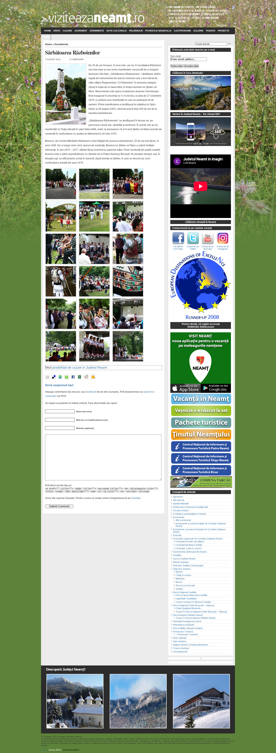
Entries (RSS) (55, 750)
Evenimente (97, 30)
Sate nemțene (179, 641)
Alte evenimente (183, 520)
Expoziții (177, 535)
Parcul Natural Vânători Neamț (188, 615)
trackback (91, 391)
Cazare (67, 30)
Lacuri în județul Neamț (184, 558)
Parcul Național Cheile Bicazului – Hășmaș (193, 605)
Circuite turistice (181, 510)
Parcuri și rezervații (185, 585)
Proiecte (223, 30)
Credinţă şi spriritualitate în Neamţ (189, 514)
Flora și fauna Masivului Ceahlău (191, 595)
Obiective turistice (182, 569)
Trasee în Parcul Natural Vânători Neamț (195, 618)
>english (221, 25)
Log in (44, 750)
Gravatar (135, 498)
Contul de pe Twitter (193, 247)
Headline (177, 555)
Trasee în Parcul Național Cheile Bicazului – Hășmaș (201, 611)
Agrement (81, 30)
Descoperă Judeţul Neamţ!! (65, 669)
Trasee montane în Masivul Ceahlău (193, 602)
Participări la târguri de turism (187, 621)
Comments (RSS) (71, 750)
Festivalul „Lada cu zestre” (189, 548)
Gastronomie (182, 30)
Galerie (198, 30)
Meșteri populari (181, 562)
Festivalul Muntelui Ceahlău (189, 545)
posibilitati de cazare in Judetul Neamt (79, 367)
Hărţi (56, 30)
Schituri (179, 589)
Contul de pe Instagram (223, 247)
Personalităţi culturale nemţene (188, 628)
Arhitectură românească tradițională (190, 507)
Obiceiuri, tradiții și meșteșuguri (188, 565)
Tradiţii (210, 30)
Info (47, 37)
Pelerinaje (136, 30)
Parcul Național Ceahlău (184, 592)
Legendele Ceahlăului (186, 598)
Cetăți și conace (183, 575)
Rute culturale (116, 30)
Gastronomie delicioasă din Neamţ (189, 552)
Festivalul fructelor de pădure (190, 541)
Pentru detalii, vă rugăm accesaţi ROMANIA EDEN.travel (201, 325)
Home (47, 30)
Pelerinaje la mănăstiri (183, 625)
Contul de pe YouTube (207, 247)
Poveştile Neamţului (158, 30)
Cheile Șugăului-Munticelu (188, 608)
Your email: (175, 56)
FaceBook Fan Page (178, 247)
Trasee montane (181, 648)
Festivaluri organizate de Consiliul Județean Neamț (197, 538)
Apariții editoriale (181, 503)
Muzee (179, 582)
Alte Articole (178, 500)
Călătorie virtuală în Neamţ (200, 222)
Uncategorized (180, 651)
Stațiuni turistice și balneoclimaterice (190, 644)
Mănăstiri (180, 578)
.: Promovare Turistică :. (187, 634)
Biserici (179, 571)
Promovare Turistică (183, 631)
